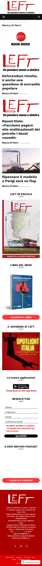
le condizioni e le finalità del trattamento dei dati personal (20, 428)
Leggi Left (19, 557)
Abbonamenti (10, 557)
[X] (27, 546)
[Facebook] (15, 546)
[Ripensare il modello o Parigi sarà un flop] (21, 160)
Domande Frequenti (24, 559)
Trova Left (27, 557)
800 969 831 (19, 531)
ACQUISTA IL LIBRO (21, 317)
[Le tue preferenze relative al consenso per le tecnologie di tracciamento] (30, 562)
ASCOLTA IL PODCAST (21, 480)
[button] (3, 17)
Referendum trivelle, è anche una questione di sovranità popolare (21, 82)
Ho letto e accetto (20, 428)
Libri (33, 557)
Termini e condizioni (21, 540)
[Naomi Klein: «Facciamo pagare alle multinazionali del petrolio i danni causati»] (21, 108)
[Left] (21, 7)
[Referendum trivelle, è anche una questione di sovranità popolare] (21, 63)
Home (4, 22)
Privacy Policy (21, 542)
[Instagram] (21, 546)
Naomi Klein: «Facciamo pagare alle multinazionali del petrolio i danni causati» (21, 129)
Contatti (13, 559)
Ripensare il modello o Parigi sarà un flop (19, 179)
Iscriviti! (21, 436)
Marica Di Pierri (10, 93)
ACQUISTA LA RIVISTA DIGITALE (21, 256)
